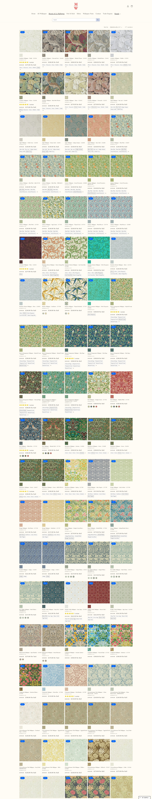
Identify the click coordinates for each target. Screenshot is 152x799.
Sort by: (106, 27)
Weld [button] (89, 702)
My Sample (145, 797)
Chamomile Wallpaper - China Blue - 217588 (52, 694)
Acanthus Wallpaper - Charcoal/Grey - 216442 (52, 58)
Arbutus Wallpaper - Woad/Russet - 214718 (98, 224)
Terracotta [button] (26, 68)
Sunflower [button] (96, 494)
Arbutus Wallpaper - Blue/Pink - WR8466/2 (52, 183)
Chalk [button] (38, 68)
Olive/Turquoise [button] (53, 273)
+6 (128, 151)
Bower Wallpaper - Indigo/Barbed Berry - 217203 (119, 529)
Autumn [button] (82, 453)
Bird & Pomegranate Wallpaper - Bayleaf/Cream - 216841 (53, 354)
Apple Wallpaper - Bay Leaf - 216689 (118, 100)
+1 (85, 453)
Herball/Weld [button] (78, 536)
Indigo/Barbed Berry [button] (69, 536)
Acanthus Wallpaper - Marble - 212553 (119, 58)
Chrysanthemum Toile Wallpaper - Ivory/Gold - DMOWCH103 (30, 778)
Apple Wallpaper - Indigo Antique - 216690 (75, 143)
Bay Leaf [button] (118, 107)
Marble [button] (34, 68)
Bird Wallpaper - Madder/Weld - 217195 (119, 400)
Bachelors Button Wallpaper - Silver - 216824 (29, 306)
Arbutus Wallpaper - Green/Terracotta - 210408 (76, 183)
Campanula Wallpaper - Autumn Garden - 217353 (74, 653)
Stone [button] (30, 68)
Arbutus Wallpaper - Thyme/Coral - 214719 (75, 224)
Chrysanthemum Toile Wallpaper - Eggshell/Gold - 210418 (53, 736)
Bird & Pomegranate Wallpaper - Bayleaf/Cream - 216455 (30, 354)
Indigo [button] (21, 576)
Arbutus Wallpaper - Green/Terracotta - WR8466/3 (119, 184)
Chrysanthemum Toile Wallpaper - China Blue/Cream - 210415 (97, 695)
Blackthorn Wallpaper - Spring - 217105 (74, 487)
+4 (20, 69)
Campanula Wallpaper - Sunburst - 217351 (120, 652)
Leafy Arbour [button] (102, 494)
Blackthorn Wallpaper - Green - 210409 (97, 446)
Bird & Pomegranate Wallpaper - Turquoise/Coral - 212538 (49, 400)
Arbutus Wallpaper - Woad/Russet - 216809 (120, 224)
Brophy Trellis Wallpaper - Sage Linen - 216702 (121, 609)
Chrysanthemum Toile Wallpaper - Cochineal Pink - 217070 (29, 736)
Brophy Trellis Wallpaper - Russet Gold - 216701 (97, 610)
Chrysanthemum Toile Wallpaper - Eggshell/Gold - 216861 (76, 736)
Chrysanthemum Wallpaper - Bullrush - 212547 (99, 777)
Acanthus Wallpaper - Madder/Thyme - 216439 (76, 58)
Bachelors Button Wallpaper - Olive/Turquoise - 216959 (98, 265)
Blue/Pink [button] (113, 149)
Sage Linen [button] (45, 618)
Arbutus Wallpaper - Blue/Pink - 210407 (119, 143)
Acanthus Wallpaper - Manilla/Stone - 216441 (98, 58)
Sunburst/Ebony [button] (68, 660)
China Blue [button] (51, 701)
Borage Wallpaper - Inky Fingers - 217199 (97, 487)
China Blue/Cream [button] (92, 704)
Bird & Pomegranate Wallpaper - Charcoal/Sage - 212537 (30, 400)
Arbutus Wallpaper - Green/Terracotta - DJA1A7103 (97, 184)
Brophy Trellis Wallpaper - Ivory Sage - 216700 (76, 609)
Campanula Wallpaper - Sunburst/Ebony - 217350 (28, 695)
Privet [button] (21, 68)
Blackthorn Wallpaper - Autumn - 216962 (74, 446)
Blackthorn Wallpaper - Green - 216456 (119, 446)
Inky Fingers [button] (90, 496)
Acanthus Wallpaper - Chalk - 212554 (28, 58)
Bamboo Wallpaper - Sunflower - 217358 (51, 306)
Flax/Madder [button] (45, 701)
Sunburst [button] (75, 660)
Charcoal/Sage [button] (114, 317)
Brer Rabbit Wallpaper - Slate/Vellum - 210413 (121, 570)
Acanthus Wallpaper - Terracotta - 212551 (97, 100)
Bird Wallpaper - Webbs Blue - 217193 (28, 446)
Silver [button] (44, 273)
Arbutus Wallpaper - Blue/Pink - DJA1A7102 (29, 183)
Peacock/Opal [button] (81, 660)
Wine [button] (21, 274)
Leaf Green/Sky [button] (46, 275)
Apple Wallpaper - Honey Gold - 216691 (51, 143)
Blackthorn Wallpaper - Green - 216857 (28, 487)
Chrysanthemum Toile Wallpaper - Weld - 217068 (51, 778)
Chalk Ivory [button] (119, 109)
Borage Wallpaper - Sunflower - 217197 (51, 528)
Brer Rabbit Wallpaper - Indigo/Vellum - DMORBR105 (97, 570)
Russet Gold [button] (56, 616)
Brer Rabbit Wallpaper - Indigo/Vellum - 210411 (76, 570)
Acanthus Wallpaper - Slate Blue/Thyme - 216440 (51, 101)
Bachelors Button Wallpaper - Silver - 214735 (120, 265)
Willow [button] (92, 702)
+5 (106, 704)
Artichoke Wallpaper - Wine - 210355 (27, 265)
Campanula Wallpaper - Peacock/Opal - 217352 (98, 652)
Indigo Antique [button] (125, 107)
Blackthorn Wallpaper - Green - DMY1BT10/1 (52, 487)
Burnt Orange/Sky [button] (54, 275)
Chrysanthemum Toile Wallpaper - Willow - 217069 (75, 778)
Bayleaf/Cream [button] (122, 319)
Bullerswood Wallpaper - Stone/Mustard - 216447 (51, 653)
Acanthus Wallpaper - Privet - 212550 (28, 100)
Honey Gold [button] (113, 109)
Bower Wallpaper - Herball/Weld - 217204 (97, 528)
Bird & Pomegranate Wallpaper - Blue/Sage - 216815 (120, 354)
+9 (108, 784)
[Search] (98, 19)
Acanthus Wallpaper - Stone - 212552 (73, 100)
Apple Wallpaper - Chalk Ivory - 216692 (28, 143)
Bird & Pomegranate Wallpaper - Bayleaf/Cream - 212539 (121, 307)
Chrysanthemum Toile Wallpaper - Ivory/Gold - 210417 (121, 736)
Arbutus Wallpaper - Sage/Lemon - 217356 (52, 224)
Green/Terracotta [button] (114, 151)
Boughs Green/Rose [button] (69, 538)
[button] (118, 14)
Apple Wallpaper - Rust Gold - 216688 (96, 143)
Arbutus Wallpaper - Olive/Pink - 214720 (28, 224)
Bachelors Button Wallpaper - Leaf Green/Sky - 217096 (75, 265)
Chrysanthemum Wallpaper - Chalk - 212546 (120, 777)
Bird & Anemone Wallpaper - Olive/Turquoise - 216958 (98, 307)
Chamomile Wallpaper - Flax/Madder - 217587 (75, 694)
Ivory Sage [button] (50, 616)
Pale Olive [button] (90, 784)
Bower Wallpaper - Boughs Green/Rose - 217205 (74, 529)
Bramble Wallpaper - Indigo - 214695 (27, 570)
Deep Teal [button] (45, 616)
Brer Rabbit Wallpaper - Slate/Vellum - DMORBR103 (28, 610)
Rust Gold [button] (113, 107)
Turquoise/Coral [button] (121, 317)
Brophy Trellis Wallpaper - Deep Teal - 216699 (52, 609)
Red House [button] (90, 494)
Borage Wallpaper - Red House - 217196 (28, 528)
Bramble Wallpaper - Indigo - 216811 (50, 570)
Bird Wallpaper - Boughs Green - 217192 (97, 400)
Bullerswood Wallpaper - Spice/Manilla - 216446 (30, 652)
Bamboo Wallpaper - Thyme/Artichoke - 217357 (76, 306)
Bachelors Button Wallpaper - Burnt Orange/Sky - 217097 (53, 265)
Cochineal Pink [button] (99, 702)
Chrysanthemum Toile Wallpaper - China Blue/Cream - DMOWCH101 (119, 695)
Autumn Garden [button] (68, 663)
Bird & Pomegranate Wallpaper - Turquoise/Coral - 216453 (72, 400)
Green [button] (66, 453)
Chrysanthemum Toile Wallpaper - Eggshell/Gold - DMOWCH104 (99, 736)
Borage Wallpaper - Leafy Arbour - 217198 (120, 487)
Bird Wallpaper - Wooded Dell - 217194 (51, 446)
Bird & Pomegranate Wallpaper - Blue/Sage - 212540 (75, 354)
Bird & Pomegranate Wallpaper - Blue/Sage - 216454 (98, 354)
